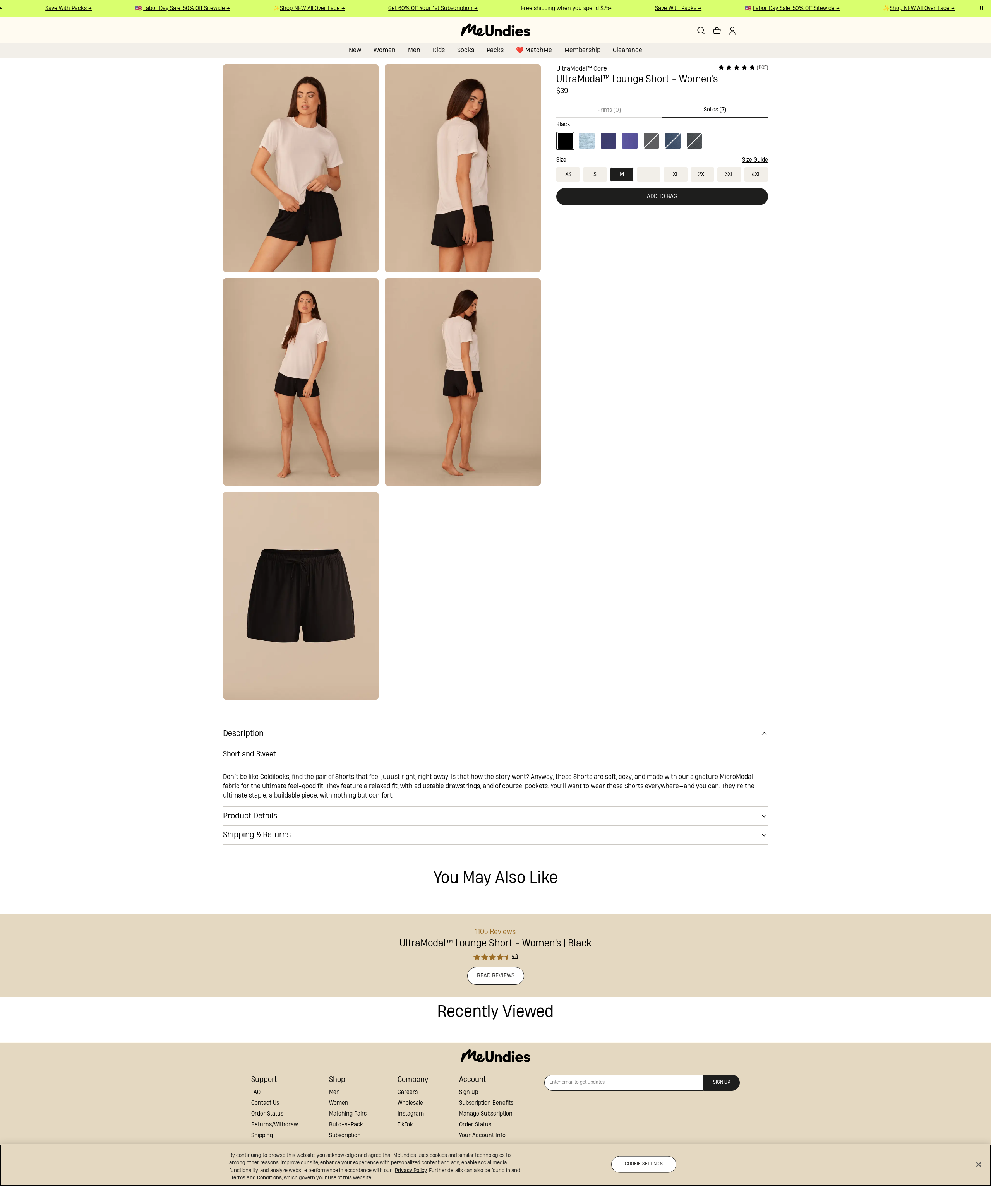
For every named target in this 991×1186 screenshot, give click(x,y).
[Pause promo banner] (982, 8)
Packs (495, 50)
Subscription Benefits (486, 1103)
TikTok (405, 1125)
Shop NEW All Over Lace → (301, 8)
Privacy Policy (411, 1170)
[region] (495, 1165)
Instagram (411, 1114)
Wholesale (410, 1103)
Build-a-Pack (346, 1125)
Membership (582, 50)
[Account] (732, 31)
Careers (408, 1092)
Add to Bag (662, 196)
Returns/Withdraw (274, 1125)
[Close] (978, 1164)
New (355, 50)
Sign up (468, 1092)
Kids (439, 50)
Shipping (262, 1135)
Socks (465, 50)
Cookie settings (644, 1164)
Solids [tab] (715, 110)
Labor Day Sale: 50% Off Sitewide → (175, 8)
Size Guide (755, 160)
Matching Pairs (348, 1114)
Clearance (627, 50)
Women (385, 50)
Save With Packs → (57, 8)
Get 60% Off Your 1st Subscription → (422, 8)
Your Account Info (482, 1135)
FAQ (256, 1092)
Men (414, 50)
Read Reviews (495, 976)
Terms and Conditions (256, 1178)
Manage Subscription (486, 1114)
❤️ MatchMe (534, 50)
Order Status (267, 1114)
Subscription (345, 1135)
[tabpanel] (662, 134)
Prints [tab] (609, 110)
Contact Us (265, 1103)
